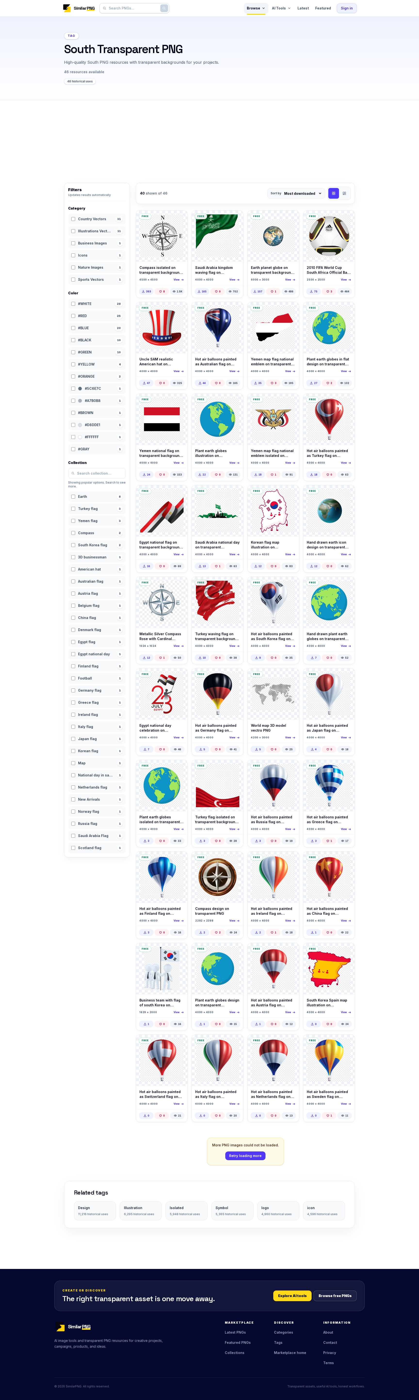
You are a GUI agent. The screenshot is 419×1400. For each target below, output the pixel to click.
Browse (253, 8)
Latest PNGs (235, 1332)
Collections (234, 1353)
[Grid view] (333, 193)
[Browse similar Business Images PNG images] (179, 951)
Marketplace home (290, 1353)
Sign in (347, 8)
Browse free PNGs (335, 1296)
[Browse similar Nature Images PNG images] (291, 218)
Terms (328, 1363)
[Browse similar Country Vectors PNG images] (235, 218)
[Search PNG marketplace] (164, 8)
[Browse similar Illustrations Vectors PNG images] (179, 218)
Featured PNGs (238, 1342)
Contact (330, 1342)
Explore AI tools (292, 1296)
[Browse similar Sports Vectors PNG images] (347, 218)
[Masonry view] (344, 193)
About (328, 1332)
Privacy (329, 1353)
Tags (278, 1342)
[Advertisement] (209, 137)
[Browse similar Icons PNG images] (179, 584)
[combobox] (133, 8)
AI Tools (279, 8)
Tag (71, 36)
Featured (323, 8)
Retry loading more (245, 1156)
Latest (303, 8)
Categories (283, 1332)
